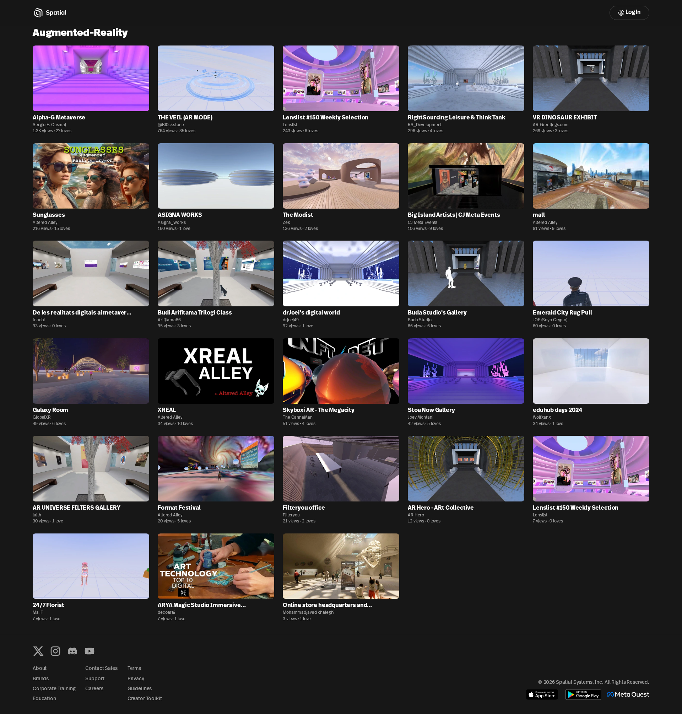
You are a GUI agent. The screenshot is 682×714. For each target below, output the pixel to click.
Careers (94, 689)
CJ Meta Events (422, 223)
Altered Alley (45, 223)
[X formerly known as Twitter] (38, 651)
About (40, 668)
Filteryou (291, 515)
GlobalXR (42, 417)
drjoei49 (291, 320)
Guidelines (140, 689)
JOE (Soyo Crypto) (550, 320)
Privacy (136, 679)
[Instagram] (55, 651)
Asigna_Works (172, 223)
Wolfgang (542, 417)
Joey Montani (420, 417)
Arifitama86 (169, 320)
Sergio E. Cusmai (49, 125)
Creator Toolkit (145, 699)
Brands (41, 679)
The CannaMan (298, 417)
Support (94, 679)
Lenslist (290, 125)
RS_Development (425, 125)
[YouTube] (89, 651)
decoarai (166, 613)
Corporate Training (54, 689)
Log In (633, 12)
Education (44, 699)
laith (37, 515)
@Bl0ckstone (171, 125)
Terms (134, 668)
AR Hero (416, 515)
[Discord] (72, 651)
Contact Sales (101, 668)
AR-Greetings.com (551, 125)
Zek (286, 223)
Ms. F (38, 613)
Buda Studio (420, 320)
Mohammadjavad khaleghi (308, 613)
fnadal (39, 320)
